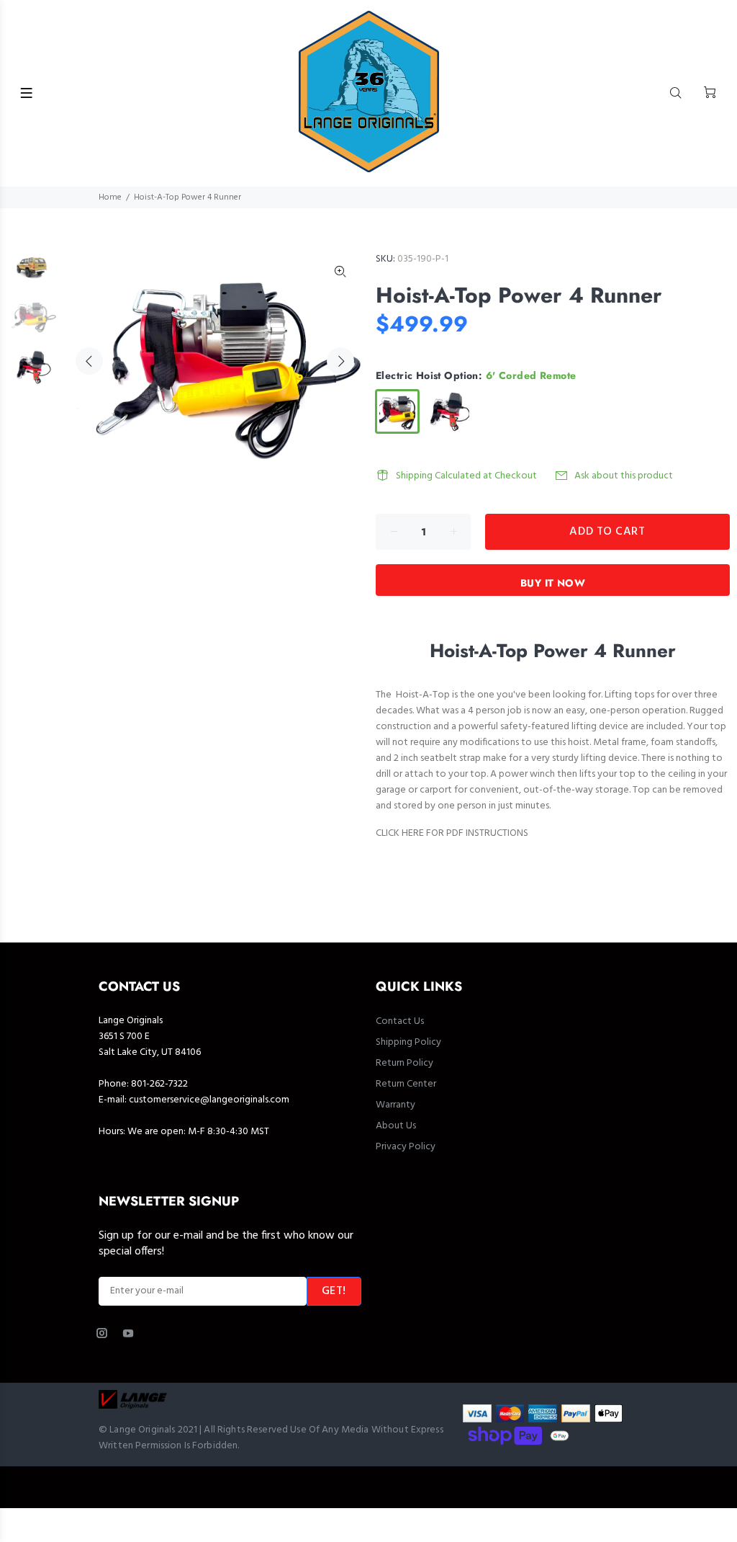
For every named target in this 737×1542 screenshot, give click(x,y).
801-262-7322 (159, 1084)
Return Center (406, 1084)
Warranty (395, 1105)
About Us (396, 1126)
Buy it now (552, 583)
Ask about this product (623, 476)
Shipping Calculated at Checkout (466, 476)
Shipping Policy (408, 1042)
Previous (89, 361)
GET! (334, 1291)
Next (340, 361)
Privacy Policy (405, 1146)
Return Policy (404, 1063)
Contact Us (400, 1021)
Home (110, 197)
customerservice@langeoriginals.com (209, 1100)
